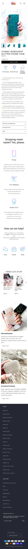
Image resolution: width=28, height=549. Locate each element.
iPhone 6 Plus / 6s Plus (8, 473)
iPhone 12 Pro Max (7, 435)
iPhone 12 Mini (6, 438)
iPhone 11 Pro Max (7, 448)
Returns (5, 497)
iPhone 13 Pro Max (7, 417)
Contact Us (6, 503)
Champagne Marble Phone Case (18, 289)
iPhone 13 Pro (6, 414)
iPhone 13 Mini (6, 421)
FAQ (7, 234)
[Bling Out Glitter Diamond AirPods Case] (14, 366)
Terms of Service (7, 507)
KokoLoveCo (12, 546)
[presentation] (2, 282)
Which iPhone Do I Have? (9, 483)
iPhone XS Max (7, 459)
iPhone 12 (5, 428)
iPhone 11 (5, 442)
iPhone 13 (5, 410)
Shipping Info (6, 493)
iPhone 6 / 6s (6, 469)
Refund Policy (6, 500)
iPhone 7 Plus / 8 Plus (8, 466)
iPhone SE (5, 424)
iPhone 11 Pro (6, 445)
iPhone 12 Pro (6, 431)
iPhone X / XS (6, 452)
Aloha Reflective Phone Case (8, 288)
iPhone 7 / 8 (6, 462)
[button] (3, 3)
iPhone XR (5, 455)
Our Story (5, 490)
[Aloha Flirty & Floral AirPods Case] (14, 317)
